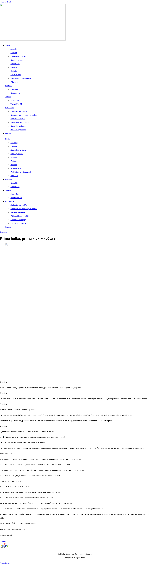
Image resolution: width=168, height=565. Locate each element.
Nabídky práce (16, 60)
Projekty (13, 67)
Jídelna (8, 97)
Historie (13, 71)
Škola (7, 45)
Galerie (8, 133)
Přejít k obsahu (6, 2)
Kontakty (14, 89)
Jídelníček (14, 100)
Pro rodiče (9, 108)
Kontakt (13, 53)
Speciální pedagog (18, 126)
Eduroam (14, 82)
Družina (8, 86)
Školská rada (15, 75)
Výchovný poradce (18, 130)
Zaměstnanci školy (18, 56)
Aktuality (13, 49)
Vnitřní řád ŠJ (16, 104)
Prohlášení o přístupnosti (20, 78)
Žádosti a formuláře (18, 111)
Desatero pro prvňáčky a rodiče (23, 115)
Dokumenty (15, 64)
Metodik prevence (17, 119)
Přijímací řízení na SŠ (19, 122)
